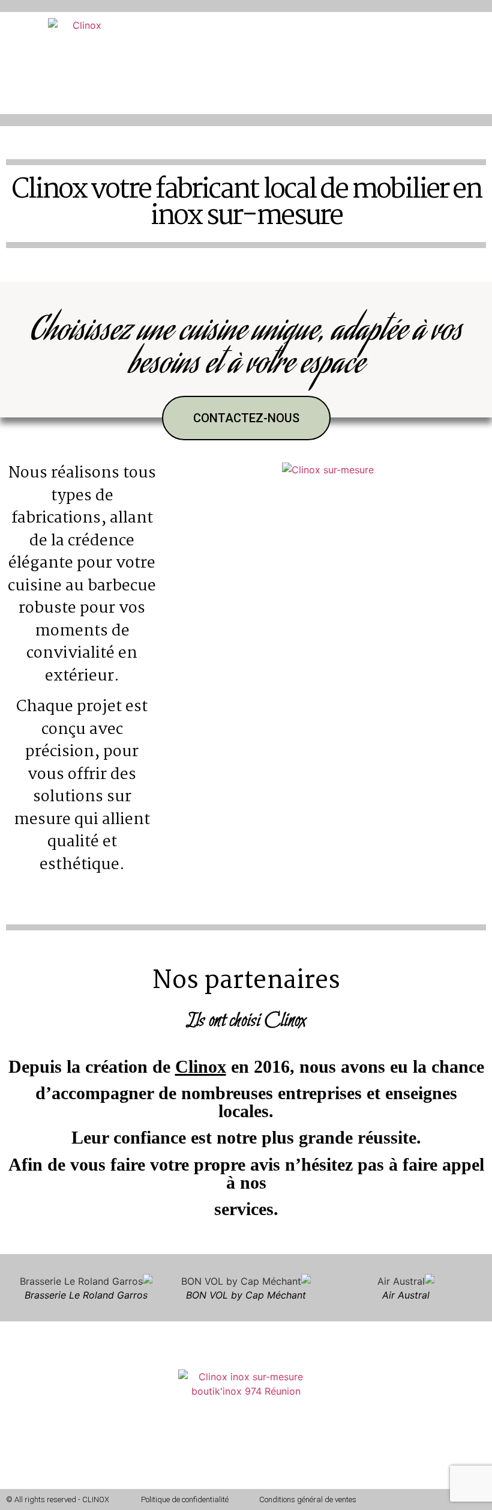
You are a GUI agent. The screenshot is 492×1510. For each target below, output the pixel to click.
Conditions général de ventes (307, 1499)
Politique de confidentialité (185, 1499)
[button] (181, 39)
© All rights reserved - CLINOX (57, 1499)
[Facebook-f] (434, 1499)
